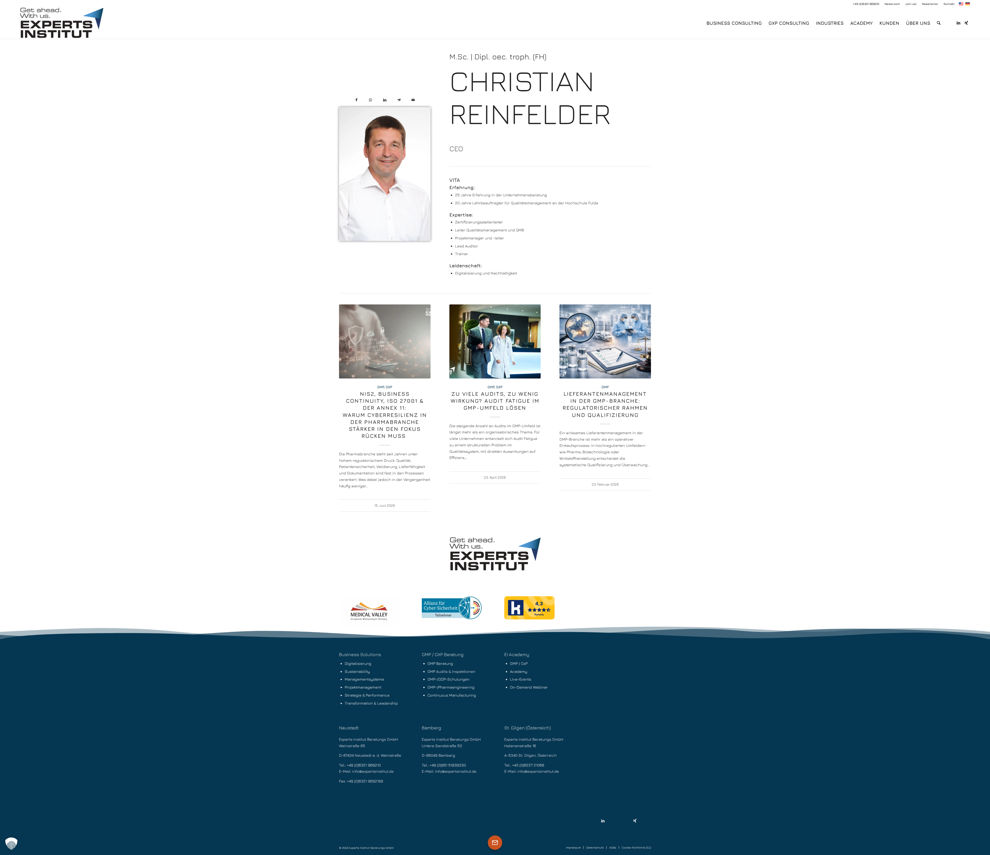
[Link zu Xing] (966, 23)
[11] (369, 611)
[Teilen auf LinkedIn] (385, 100)
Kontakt (949, 3)
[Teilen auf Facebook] (356, 100)
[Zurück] (346, 383)
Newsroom (892, 3)
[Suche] (939, 23)
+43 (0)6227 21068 (528, 765)
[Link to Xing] (635, 821)
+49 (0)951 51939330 (448, 765)
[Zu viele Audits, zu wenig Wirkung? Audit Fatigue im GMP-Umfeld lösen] (495, 341)
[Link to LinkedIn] (603, 821)
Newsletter (930, 3)
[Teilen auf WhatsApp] (371, 100)
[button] (11, 843)
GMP (380, 387)
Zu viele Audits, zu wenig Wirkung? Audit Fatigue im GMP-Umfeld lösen (495, 401)
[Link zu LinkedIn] (958, 23)
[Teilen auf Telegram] (399, 100)
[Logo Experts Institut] (61, 23)
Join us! (911, 3)
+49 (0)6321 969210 (866, 3)
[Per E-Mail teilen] (413, 100)
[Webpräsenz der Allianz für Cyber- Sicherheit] (452, 607)
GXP (389, 387)
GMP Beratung (440, 663)
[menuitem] (892, 4)
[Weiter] (643, 383)
